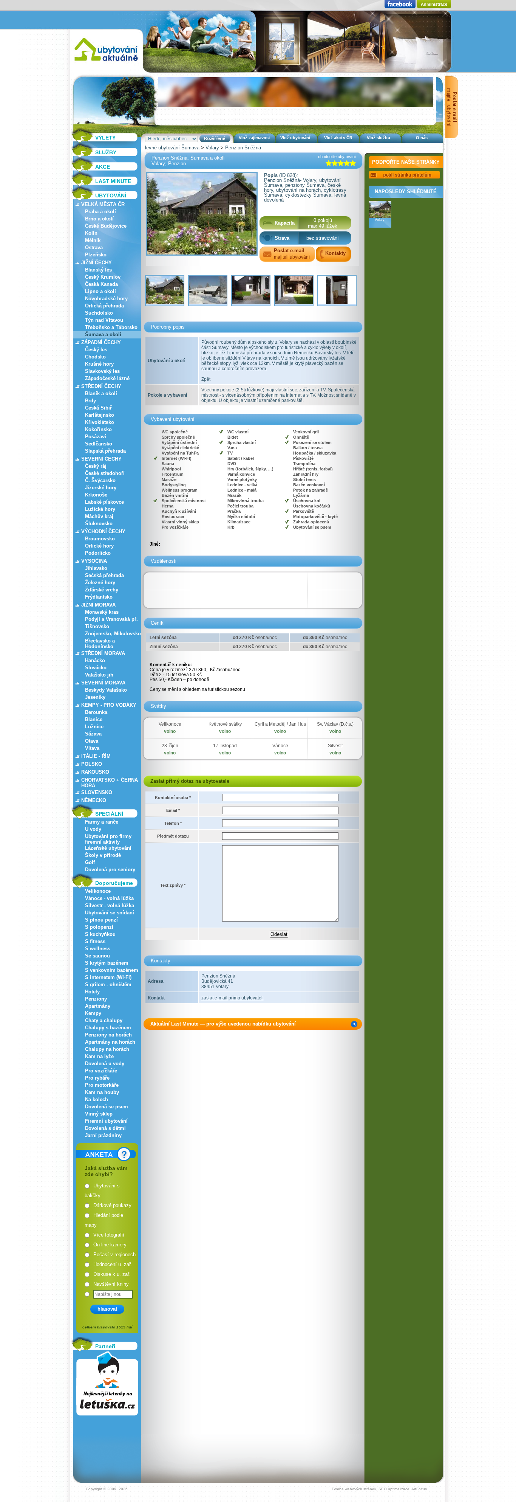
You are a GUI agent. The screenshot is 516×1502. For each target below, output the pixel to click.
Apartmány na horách (110, 1042)
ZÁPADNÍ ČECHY (101, 342)
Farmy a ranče (101, 822)
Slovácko (96, 667)
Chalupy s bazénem (108, 1027)
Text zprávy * (172, 885)
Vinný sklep (99, 1114)
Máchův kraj (99, 516)
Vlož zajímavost (254, 137)
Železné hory (100, 582)
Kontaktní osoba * (173, 797)
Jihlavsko (96, 568)
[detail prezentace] (354, 1024)
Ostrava (94, 247)
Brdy (90, 400)
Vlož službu (378, 137)
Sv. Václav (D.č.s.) (335, 724)
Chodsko (95, 357)
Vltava (92, 748)
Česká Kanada (101, 284)
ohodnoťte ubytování (337, 156)
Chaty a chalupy (103, 1020)
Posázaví (95, 436)
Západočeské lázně (107, 378)
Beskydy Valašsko (106, 690)
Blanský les (98, 270)
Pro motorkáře (102, 1085)
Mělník (92, 240)
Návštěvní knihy (111, 1284)
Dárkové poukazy (112, 1205)
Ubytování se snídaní (109, 912)
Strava (282, 238)
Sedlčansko (98, 444)
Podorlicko (98, 553)
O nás (422, 137)
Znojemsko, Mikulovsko (113, 633)
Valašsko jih (99, 675)
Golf (90, 862)
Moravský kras (102, 612)
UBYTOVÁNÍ (110, 195)
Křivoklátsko (99, 422)
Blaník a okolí (101, 393)
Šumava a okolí (103, 334)
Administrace (434, 4)
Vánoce (280, 745)
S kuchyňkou (100, 934)
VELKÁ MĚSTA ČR (103, 204)
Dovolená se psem (106, 1106)
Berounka (96, 712)
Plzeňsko (96, 255)
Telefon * (173, 823)
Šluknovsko (99, 523)
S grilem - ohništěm (108, 984)
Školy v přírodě (103, 855)
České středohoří (105, 473)
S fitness (95, 941)
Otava (91, 741)
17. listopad (225, 745)
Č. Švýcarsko (100, 480)
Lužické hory (100, 509)
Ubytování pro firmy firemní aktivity (108, 839)
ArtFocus (419, 1489)
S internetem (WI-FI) (108, 977)
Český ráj (96, 466)
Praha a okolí (100, 211)
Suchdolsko (99, 313)
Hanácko (95, 660)
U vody (93, 829)
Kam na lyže (99, 1056)
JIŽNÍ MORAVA (98, 605)
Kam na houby (102, 1092)
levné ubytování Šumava (172, 148)
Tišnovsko (97, 626)
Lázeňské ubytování (108, 848)
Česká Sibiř (98, 408)
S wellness (97, 948)
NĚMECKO (93, 800)
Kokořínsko (98, 429)
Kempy (93, 1013)
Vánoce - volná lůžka (109, 898)
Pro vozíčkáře (101, 1071)
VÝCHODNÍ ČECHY (103, 531)
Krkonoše (96, 495)
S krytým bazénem (106, 963)
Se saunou (97, 956)
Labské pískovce (104, 502)
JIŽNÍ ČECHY (96, 262)
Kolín (91, 233)
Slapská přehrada (105, 451)
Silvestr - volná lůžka (109, 905)
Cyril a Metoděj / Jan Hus (280, 724)
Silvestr (335, 745)
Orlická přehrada (104, 306)
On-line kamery (110, 1245)
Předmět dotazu (173, 836)
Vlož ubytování (295, 137)
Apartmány (97, 1006)
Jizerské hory (100, 487)
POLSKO (91, 764)
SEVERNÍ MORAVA (103, 683)
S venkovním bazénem (111, 970)
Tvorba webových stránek (354, 1489)
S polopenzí (99, 927)
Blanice (93, 719)
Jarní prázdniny (103, 1135)
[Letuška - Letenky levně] (107, 1383)
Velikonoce (98, 891)
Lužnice (94, 726)
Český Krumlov (103, 277)
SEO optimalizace (394, 1489)
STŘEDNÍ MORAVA (103, 653)
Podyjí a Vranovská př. (111, 619)
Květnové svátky (225, 724)
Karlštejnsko (99, 415)
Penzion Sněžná (243, 148)
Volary (212, 148)
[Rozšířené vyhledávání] (214, 138)
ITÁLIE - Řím (96, 756)
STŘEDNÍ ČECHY (101, 386)
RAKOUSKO (95, 772)
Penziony (96, 999)
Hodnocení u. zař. (112, 1264)
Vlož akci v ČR (338, 137)
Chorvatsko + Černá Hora (109, 782)
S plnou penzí (101, 920)
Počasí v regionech (114, 1254)
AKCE (102, 167)
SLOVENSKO (96, 792)
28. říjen (170, 745)
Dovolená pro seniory (110, 869)
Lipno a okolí (100, 291)
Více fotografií (108, 1235)
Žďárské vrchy (101, 590)
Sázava (93, 734)
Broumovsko (100, 539)
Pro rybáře (97, 1078)
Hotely (92, 992)
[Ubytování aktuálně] (106, 62)
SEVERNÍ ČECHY (101, 459)
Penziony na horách (108, 1035)
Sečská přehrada (104, 575)
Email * (173, 810)
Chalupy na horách (107, 1049)
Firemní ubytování (106, 1121)
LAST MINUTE (113, 181)
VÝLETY (105, 138)
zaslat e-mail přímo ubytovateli (232, 998)
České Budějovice (106, 226)
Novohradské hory (106, 298)
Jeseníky (95, 697)
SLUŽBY (105, 152)
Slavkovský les (102, 371)
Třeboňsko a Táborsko (111, 327)
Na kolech (96, 1099)
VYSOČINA (94, 561)
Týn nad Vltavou (104, 320)
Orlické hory (99, 546)
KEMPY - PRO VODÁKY (108, 705)
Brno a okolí (99, 219)
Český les (96, 349)
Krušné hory (99, 364)
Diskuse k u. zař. (112, 1274)
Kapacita (285, 223)
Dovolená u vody (104, 1063)
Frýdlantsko (99, 597)
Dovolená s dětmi (105, 1128)
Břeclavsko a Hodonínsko (100, 643)
